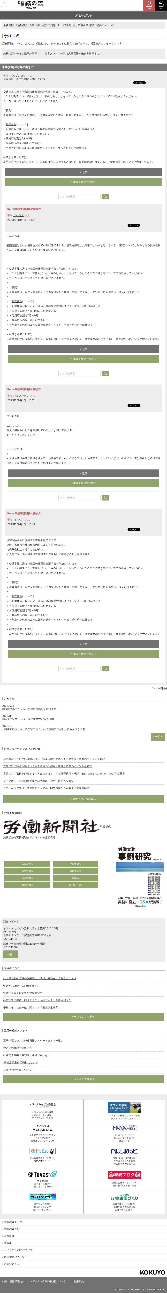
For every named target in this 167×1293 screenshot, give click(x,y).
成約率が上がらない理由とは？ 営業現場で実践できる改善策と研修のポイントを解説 (54, 758)
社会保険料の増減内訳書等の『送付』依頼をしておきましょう (39, 978)
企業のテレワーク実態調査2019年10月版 (27, 935)
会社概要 (9, 1236)
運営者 (8, 1243)
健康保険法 (27, 884)
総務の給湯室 (86, 25)
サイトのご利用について (18, 1250)
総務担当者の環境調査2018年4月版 (24, 943)
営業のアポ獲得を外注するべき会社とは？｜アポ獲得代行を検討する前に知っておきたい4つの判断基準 (64, 773)
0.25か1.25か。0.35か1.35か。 (21, 985)
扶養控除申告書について (17, 1069)
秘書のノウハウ (105, 25)
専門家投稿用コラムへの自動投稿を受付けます (29, 709)
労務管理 (8, 25)
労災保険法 (27, 877)
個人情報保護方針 (14, 1281)
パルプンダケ (17, 75)
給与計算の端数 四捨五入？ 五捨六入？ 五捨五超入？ (37, 1000)
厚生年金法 (75, 863)
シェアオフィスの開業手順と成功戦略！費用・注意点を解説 (38, 780)
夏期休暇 (12, 245)
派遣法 (75, 877)
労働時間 (55, 129)
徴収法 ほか (75, 884)
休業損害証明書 (41, 91)
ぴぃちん (18, 215)
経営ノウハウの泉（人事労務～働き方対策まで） (73, 53)
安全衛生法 (75, 870)
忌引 (76, 115)
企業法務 (34, 25)
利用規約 (79, 1281)
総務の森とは (12, 1229)
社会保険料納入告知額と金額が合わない (26, 1055)
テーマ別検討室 (66, 25)
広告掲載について (14, 1257)
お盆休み (11, 129)
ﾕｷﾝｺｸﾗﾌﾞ (18, 519)
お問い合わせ (12, 1264)
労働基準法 (27, 863)
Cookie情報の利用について (49, 1281)
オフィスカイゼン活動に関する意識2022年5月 (30, 928)
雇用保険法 (27, 870)
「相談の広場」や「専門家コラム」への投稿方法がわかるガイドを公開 (43, 729)
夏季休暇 (8, 115)
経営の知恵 (48, 25)
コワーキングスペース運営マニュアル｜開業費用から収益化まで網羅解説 (46, 788)
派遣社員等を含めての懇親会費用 (22, 992)
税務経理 (21, 25)
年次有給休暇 (27, 115)
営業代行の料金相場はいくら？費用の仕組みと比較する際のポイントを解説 (47, 766)
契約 (47, 129)
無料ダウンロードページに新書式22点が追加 (28, 719)
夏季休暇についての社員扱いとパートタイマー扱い (33, 1040)
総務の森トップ (13, 1222)
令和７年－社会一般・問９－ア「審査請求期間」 (32, 1007)
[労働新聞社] (51, 826)
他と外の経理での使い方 (17, 1047)
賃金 (34, 147)
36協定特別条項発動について (20, 1062)
